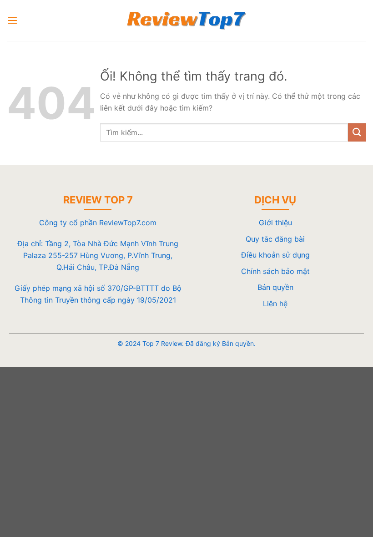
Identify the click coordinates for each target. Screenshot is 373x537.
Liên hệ (275, 303)
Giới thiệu (275, 222)
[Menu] (12, 20)
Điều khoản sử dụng (275, 254)
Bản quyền (275, 287)
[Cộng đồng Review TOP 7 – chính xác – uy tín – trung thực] (186, 20)
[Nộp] (357, 132)
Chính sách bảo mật (275, 271)
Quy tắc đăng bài (275, 238)
